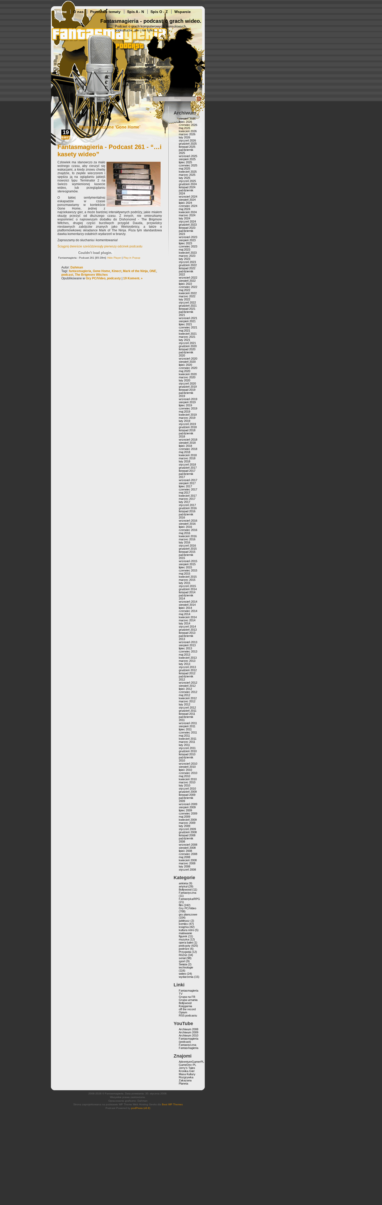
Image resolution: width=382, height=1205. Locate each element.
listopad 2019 (187, 389)
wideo (182, 973)
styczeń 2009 (187, 829)
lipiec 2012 (185, 688)
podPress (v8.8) (140, 1108)
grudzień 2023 (188, 224)
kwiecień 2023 (188, 252)
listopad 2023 (187, 227)
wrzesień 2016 (188, 520)
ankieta (183, 883)
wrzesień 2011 (188, 723)
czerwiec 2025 (188, 165)
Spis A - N (135, 12)
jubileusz (184, 920)
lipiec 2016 (185, 526)
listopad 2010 (187, 754)
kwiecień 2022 (188, 293)
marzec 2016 (187, 539)
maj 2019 (184, 411)
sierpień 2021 (187, 321)
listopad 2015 (187, 551)
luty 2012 (184, 704)
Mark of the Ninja (135, 271)
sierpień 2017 (187, 483)
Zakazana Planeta (185, 1082)
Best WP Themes (172, 1104)
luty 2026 (184, 137)
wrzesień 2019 (188, 399)
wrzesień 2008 (188, 844)
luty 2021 (184, 339)
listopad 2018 (187, 430)
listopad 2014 (187, 592)
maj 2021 (184, 330)
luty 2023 (184, 258)
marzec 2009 (187, 822)
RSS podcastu (188, 1015)
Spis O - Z (159, 12)
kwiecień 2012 (188, 698)
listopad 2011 (187, 713)
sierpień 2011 (187, 726)
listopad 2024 (187, 187)
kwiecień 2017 (188, 495)
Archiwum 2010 (188, 1035)
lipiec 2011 (185, 729)
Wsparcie (182, 12)
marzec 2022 (187, 296)
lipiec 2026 (185, 121)
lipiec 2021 (185, 324)
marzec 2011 (187, 741)
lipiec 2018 (185, 445)
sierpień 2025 (187, 159)
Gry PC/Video (96, 278)
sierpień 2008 (187, 847)
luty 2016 (184, 542)
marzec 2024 (187, 215)
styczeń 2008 (187, 869)
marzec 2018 (187, 458)
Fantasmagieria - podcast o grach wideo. (150, 21)
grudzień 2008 (188, 832)
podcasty (114, 278)
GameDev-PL (187, 1064)
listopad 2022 (187, 268)
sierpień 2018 (187, 442)
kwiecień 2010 (188, 779)
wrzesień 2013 (188, 642)
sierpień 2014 (187, 604)
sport (182, 961)
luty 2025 (184, 177)
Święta (183, 964)
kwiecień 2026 (188, 131)
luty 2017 (184, 501)
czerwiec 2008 (188, 854)
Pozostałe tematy (105, 12)
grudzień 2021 (188, 305)
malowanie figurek (185, 935)
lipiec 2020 (185, 364)
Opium (183, 1012)
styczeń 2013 (187, 667)
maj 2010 (184, 776)
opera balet (186, 942)
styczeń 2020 (187, 383)
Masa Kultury (187, 1074)
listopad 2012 (187, 673)
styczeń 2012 (187, 707)
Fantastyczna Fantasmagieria (188, 1046)
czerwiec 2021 (188, 327)
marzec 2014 (187, 620)
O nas (78, 12)
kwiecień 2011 (187, 738)
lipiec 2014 (185, 607)
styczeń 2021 (187, 343)
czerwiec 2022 (188, 286)
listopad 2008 (187, 835)
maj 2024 (184, 209)
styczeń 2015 (187, 586)
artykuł (183, 886)
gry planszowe (188, 914)
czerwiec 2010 (188, 773)
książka (184, 926)
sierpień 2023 (187, 240)
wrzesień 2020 (188, 358)
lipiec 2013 (185, 648)
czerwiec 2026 (188, 124)
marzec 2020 (187, 377)
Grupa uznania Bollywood (188, 1001)
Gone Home (101, 271)
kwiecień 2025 (188, 171)
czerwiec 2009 (188, 813)
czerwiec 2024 (188, 205)
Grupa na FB (187, 996)
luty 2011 (184, 744)
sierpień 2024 (187, 199)
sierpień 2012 (187, 685)
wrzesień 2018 (188, 439)
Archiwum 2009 (188, 1032)
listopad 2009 (187, 794)
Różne (183, 955)
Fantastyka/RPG (189, 898)
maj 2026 (184, 128)
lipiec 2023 (185, 243)
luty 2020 (184, 380)
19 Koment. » (133, 278)
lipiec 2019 (185, 405)
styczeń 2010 (187, 788)
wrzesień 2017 (188, 480)
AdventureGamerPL (191, 1061)
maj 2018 (184, 452)
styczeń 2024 (187, 221)
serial (182, 958)
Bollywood (185, 889)
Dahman (76, 267)
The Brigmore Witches (91, 275)
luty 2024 (184, 218)
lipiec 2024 (185, 202)
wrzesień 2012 (188, 682)
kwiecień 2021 (188, 333)
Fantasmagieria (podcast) (188, 1040)
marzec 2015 (187, 579)
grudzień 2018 (188, 427)
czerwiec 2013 (188, 651)
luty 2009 (184, 825)
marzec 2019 (187, 417)
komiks (183, 923)
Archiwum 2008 (188, 1029)
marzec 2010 (187, 782)
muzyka (184, 939)
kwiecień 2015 (188, 576)
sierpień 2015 (187, 564)
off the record (187, 1009)
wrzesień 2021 (188, 318)
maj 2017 (184, 492)
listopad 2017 (187, 470)
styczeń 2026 (187, 140)
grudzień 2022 (188, 265)
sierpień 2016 (187, 523)
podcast (67, 275)
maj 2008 (184, 857)
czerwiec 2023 (188, 246)
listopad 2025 (187, 146)
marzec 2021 (187, 336)
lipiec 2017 (185, 486)
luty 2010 (184, 785)
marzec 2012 (187, 701)
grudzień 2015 (188, 548)
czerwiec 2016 (188, 529)
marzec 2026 (187, 134)
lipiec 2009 (185, 810)
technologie (186, 967)
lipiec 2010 (185, 769)
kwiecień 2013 (188, 657)
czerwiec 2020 (188, 367)
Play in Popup (131, 257)
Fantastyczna (187, 892)
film (181, 905)
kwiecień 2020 (188, 374)
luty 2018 (184, 461)
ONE (152, 271)
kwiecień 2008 (188, 860)
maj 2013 (184, 654)
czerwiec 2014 (188, 610)
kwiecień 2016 (188, 536)
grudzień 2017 (188, 467)
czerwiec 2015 (188, 570)
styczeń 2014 (187, 626)
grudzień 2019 (188, 386)
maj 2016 (184, 533)
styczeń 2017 (187, 505)
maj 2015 (184, 573)
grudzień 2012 (188, 670)
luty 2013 (184, 663)
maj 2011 (184, 735)
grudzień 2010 (188, 751)
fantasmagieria (80, 271)
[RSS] (199, 100)
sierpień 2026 (187, 118)
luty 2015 (184, 582)
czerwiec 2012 (188, 692)
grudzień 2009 (188, 791)
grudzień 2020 (188, 346)
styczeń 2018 (187, 464)
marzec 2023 (187, 255)
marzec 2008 (187, 863)
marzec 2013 (187, 660)
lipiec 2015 (185, 567)
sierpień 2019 (187, 402)
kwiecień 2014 (188, 617)
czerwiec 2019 (188, 408)
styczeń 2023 (187, 262)
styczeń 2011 (187, 748)
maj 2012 (184, 695)
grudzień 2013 (188, 629)
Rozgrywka (186, 1077)
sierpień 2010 (187, 766)
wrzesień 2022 (188, 277)
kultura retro (186, 930)
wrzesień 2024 (188, 196)
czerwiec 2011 (188, 732)
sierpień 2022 (187, 280)
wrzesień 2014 (188, 601)
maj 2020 (184, 371)
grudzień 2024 (188, 184)
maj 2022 (184, 290)
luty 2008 (184, 866)
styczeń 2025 (187, 181)
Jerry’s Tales (187, 1067)
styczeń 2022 (187, 302)
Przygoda (185, 951)
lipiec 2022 (185, 283)
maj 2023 (184, 249)
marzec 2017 (187, 498)
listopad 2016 (187, 511)
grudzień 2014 (188, 589)
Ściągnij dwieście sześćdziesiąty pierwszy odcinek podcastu (99, 246)
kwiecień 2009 (188, 819)
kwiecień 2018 (188, 455)
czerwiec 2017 (188, 489)
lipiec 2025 (185, 162)
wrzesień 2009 (188, 804)
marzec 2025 (187, 174)
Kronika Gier (187, 1071)
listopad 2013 (187, 632)
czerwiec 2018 (188, 448)
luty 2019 (184, 420)
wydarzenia (186, 976)
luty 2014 (184, 623)
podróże (184, 948)
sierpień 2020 (187, 361)
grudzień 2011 (187, 710)
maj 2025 (184, 168)
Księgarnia (185, 1006)
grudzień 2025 (188, 143)
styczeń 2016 (187, 545)
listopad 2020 (187, 349)
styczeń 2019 (187, 424)
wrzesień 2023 (188, 237)
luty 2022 (184, 299)
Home (62, 12)
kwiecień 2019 (188, 414)
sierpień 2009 (187, 807)
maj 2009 (184, 816)
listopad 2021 (187, 308)
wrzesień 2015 (188, 561)
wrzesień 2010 (188, 763)
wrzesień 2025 (188, 156)
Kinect (116, 271)
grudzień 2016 (188, 508)
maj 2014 (184, 614)
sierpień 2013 (187, 645)
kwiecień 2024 (188, 212)
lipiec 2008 (185, 850)
